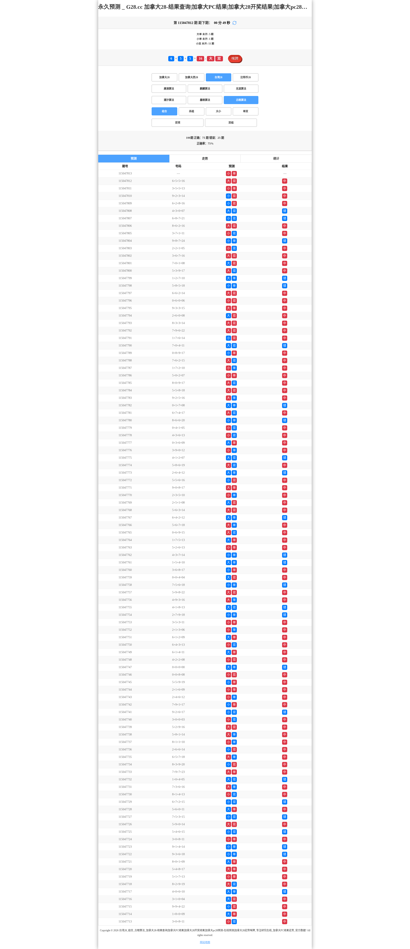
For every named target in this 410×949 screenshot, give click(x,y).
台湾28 (218, 77)
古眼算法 (241, 100)
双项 (177, 122)
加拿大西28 (191, 77)
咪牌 (234, 58)
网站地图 (205, 942)
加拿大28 (164, 77)
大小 (218, 111)
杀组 (191, 111)
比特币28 (245, 77)
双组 (231, 122)
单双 (245, 111)
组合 (164, 111)
